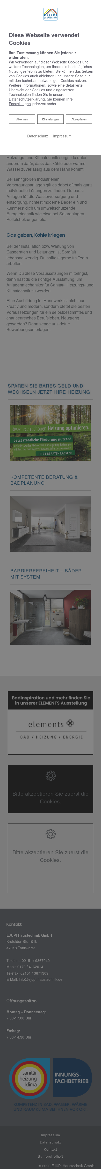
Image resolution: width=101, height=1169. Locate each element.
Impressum (62, 135)
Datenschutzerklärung (27, 99)
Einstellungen (50, 119)
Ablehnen (22, 119)
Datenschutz (37, 135)
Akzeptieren (78, 119)
